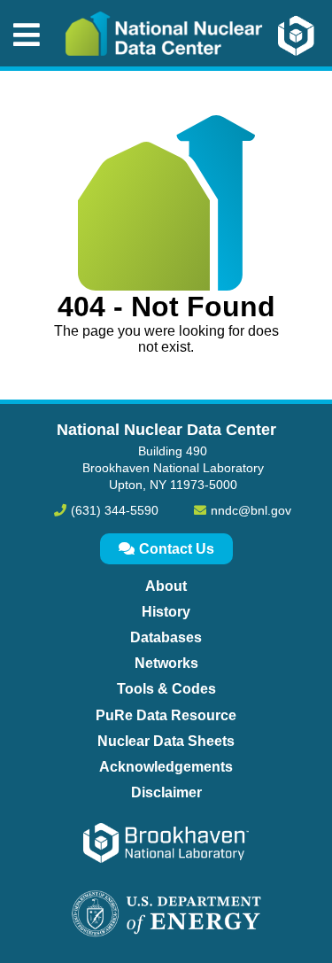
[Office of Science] (166, 915)
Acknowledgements (166, 766)
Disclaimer (166, 792)
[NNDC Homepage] (159, 68)
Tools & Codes (166, 688)
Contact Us (176, 548)
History (166, 611)
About (166, 586)
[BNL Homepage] (305, 36)
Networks (166, 663)
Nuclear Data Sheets (166, 741)
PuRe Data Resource (166, 715)
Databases (166, 637)
